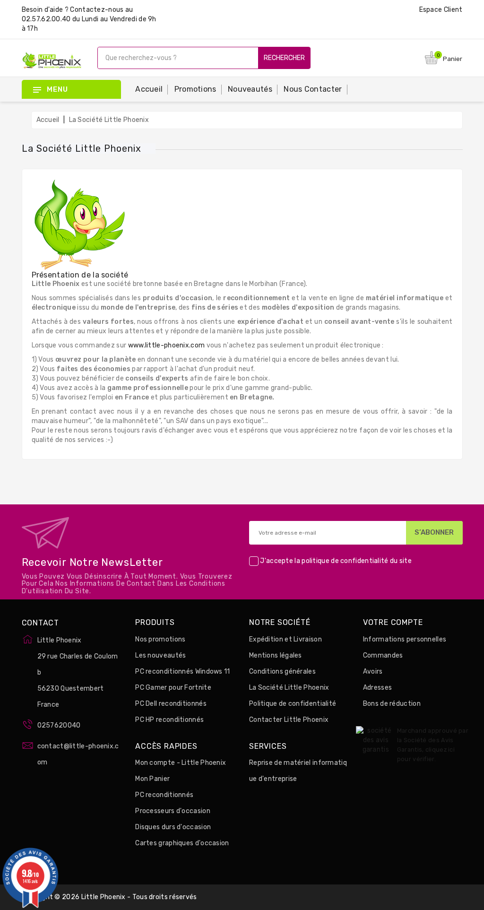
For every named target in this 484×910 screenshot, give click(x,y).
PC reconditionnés (164, 795)
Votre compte (393, 622)
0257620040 (59, 725)
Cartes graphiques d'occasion (182, 843)
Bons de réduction (392, 704)
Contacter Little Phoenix (288, 720)
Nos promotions (160, 639)
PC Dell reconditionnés (171, 704)
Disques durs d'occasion (173, 827)
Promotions (195, 89)
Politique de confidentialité (292, 704)
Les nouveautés (160, 655)
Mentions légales (275, 655)
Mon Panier (152, 779)
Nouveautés (250, 89)
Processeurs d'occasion (172, 811)
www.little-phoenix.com (166, 345)
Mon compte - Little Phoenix (180, 763)
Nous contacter (313, 89)
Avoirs (373, 671)
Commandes (383, 655)
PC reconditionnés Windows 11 (182, 671)
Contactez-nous (96, 10)
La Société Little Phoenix (289, 688)
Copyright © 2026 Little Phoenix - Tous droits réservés (109, 897)
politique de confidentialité (345, 561)
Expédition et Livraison (285, 639)
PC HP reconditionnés (169, 720)
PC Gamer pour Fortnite (173, 688)
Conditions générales (282, 671)
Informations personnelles (405, 639)
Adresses (377, 688)
